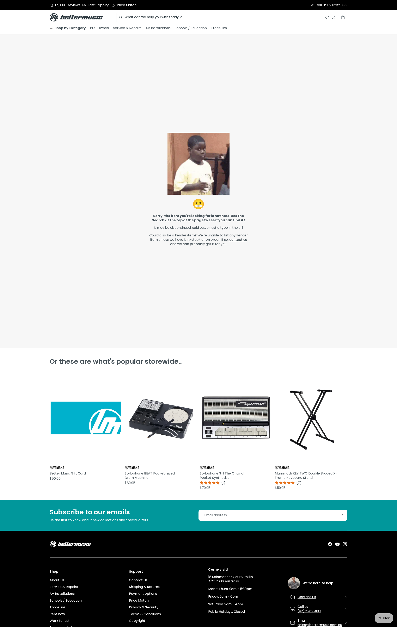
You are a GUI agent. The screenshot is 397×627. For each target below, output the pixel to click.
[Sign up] (342, 515)
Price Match (139, 600)
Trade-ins (58, 607)
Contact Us (138, 580)
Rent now (57, 614)
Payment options (143, 593)
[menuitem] (68, 28)
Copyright (137, 620)
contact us (238, 239)
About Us (57, 580)
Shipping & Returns (144, 586)
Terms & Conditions (145, 614)
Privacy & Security (143, 607)
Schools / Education (66, 600)
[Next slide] (193, 417)
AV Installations (62, 593)
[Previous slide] (128, 417)
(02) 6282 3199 (309, 611)
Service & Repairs (64, 586)
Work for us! (59, 620)
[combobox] (218, 17)
